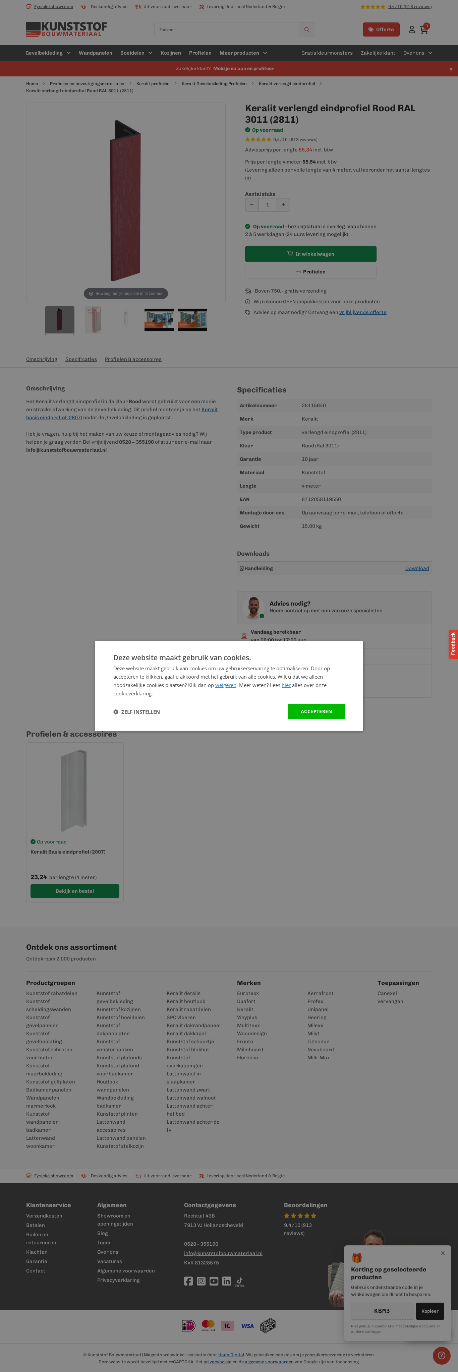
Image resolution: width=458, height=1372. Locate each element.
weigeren (225, 685)
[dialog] (229, 686)
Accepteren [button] (316, 711)
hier (286, 685)
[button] (136, 712)
